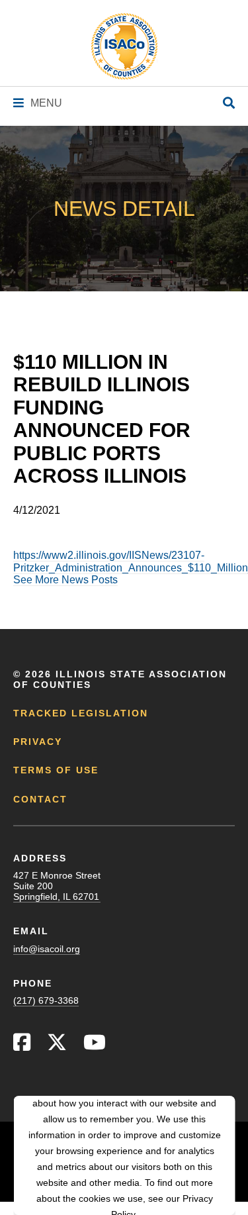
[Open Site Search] (229, 104)
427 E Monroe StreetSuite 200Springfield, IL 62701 (57, 886)
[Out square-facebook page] (21, 1045)
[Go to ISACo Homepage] (124, 46)
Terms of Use (56, 770)
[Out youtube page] (94, 1045)
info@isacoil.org (46, 949)
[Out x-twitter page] (57, 1045)
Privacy (37, 741)
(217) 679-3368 (46, 1000)
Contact (40, 799)
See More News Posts (65, 579)
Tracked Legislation (80, 713)
